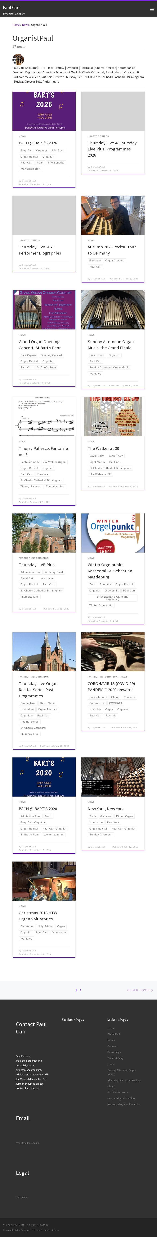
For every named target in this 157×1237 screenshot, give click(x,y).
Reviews (113, 1046)
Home (16, 25)
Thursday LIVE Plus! (37, 564)
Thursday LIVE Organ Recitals (124, 1080)
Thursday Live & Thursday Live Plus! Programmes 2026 (112, 149)
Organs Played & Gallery (122, 1098)
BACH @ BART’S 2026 (38, 142)
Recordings (114, 1052)
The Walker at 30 (103, 448)
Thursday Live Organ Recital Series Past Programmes (38, 689)
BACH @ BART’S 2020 (38, 808)
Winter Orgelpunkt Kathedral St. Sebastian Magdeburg (110, 571)
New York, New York (106, 808)
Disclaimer (22, 1197)
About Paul (114, 1034)
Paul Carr (18, 1224)
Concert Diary (115, 1058)
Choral (111, 1086)
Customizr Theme (49, 1230)
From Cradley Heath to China (124, 1104)
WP (17, 1230)
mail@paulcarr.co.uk (27, 1143)
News (25, 25)
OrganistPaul (29, 181)
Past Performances (119, 1092)
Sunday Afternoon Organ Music (122, 1072)
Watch (111, 1040)
